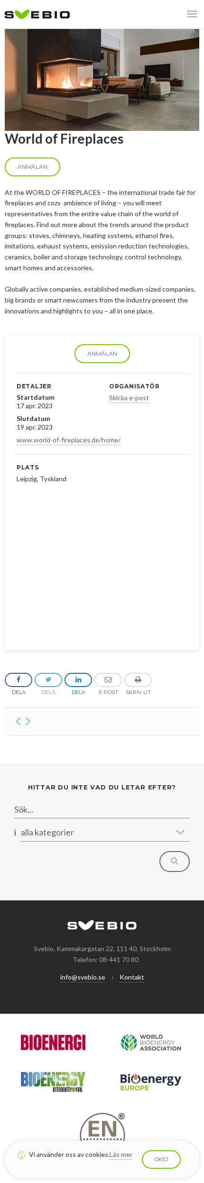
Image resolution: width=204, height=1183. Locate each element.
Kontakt (132, 977)
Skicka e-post (129, 398)
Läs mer (121, 1154)
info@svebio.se (82, 977)
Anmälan (102, 353)
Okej (161, 1159)
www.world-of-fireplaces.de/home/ (69, 440)
